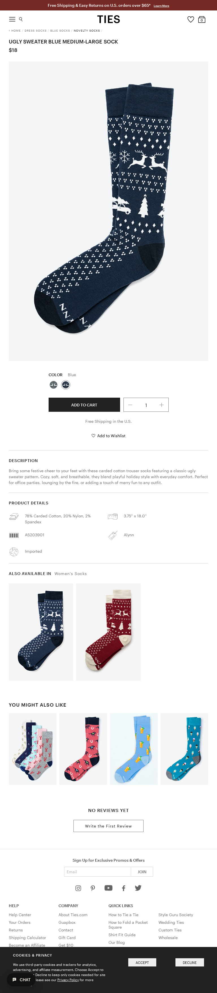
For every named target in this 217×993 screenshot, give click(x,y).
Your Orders (20, 922)
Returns (16, 929)
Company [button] (68, 905)
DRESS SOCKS (36, 30)
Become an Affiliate (27, 945)
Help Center (20, 914)
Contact (65, 929)
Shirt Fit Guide (122, 934)
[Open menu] (12, 17)
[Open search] (21, 18)
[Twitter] (138, 889)
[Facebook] (124, 889)
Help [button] (14, 905)
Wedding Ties (171, 922)
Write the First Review (108, 826)
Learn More (161, 5)
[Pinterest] (93, 889)
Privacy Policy (68, 980)
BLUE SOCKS (60, 30)
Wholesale (168, 937)
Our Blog (116, 942)
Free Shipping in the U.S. (108, 421)
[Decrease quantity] (130, 404)
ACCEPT (142, 962)
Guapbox (66, 922)
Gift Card (67, 937)
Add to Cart (84, 404)
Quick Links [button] (120, 905)
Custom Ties (170, 929)
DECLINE (190, 962)
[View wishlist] (190, 18)
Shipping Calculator (27, 937)
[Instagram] (78, 889)
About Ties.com (73, 914)
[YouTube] (109, 889)
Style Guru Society (176, 914)
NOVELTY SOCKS (87, 30)
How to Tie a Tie (123, 914)
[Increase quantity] (161, 404)
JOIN (142, 871)
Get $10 (65, 945)
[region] (109, 211)
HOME (16, 30)
